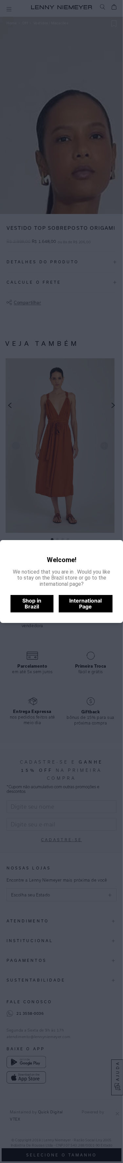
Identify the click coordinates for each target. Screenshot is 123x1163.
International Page (85, 603)
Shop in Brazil (31, 603)
